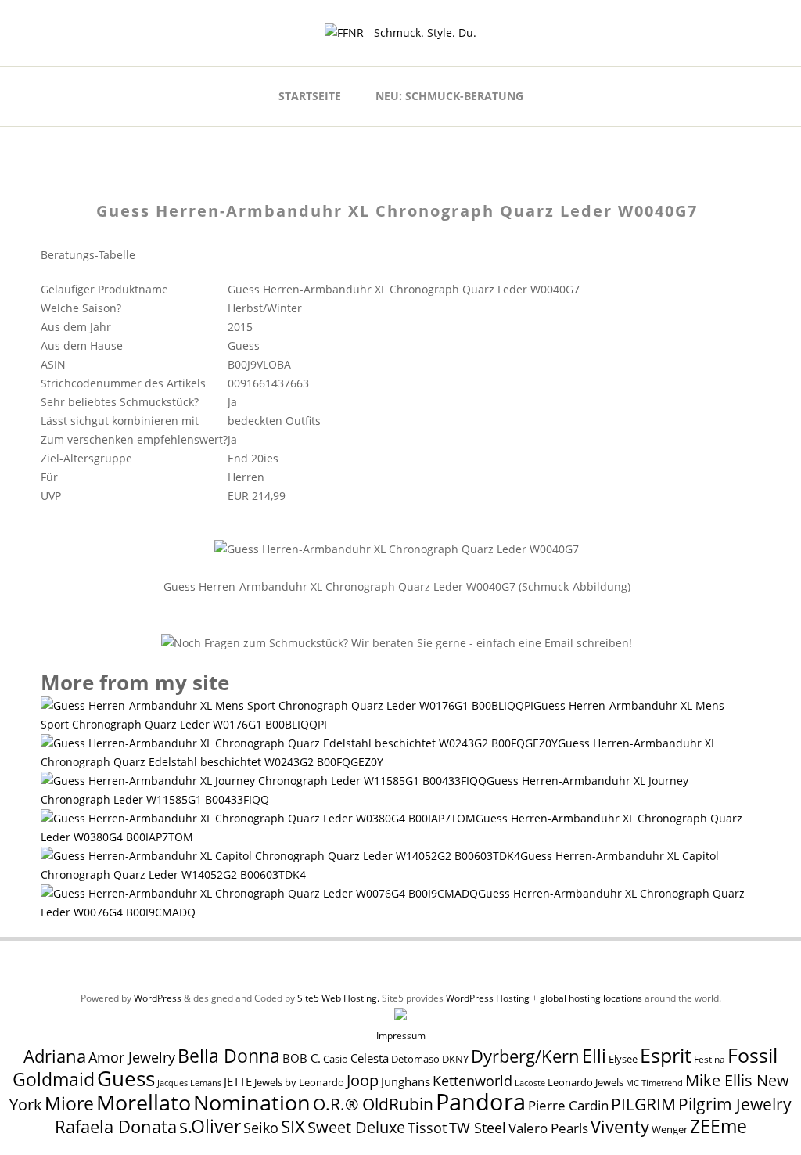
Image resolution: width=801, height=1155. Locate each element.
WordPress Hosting (488, 998)
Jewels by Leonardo (299, 1082)
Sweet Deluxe (356, 1127)
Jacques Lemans (189, 1082)
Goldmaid (54, 1079)
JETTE (238, 1082)
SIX (293, 1126)
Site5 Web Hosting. (338, 998)
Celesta (369, 1058)
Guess (126, 1078)
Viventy (620, 1126)
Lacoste (530, 1083)
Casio (335, 1059)
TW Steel (477, 1127)
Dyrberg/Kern (525, 1056)
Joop (363, 1080)
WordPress (157, 998)
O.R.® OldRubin (373, 1103)
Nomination (252, 1102)
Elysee (623, 1059)
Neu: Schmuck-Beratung (449, 95)
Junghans (405, 1082)
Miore (69, 1104)
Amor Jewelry (131, 1057)
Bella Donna (229, 1055)
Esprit (665, 1055)
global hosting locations (591, 998)
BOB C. (301, 1058)
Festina (709, 1059)
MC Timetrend (654, 1082)
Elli (594, 1055)
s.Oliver (210, 1126)
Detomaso (415, 1059)
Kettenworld (472, 1080)
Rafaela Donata (116, 1126)
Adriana (54, 1055)
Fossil (752, 1055)
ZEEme (718, 1126)
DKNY (455, 1059)
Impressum (401, 1035)
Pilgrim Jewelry (735, 1103)
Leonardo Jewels (585, 1082)
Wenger (670, 1129)
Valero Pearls (548, 1128)
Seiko (260, 1127)
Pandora (481, 1101)
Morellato (143, 1102)
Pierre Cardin (568, 1105)
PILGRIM (643, 1104)
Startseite (309, 95)
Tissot (427, 1127)
